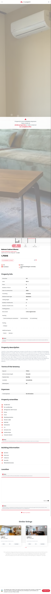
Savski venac (13, 251)
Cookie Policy (19, 590)
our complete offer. (25, 127)
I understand (46, 590)
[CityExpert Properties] (25, 2)
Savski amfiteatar (5, 251)
